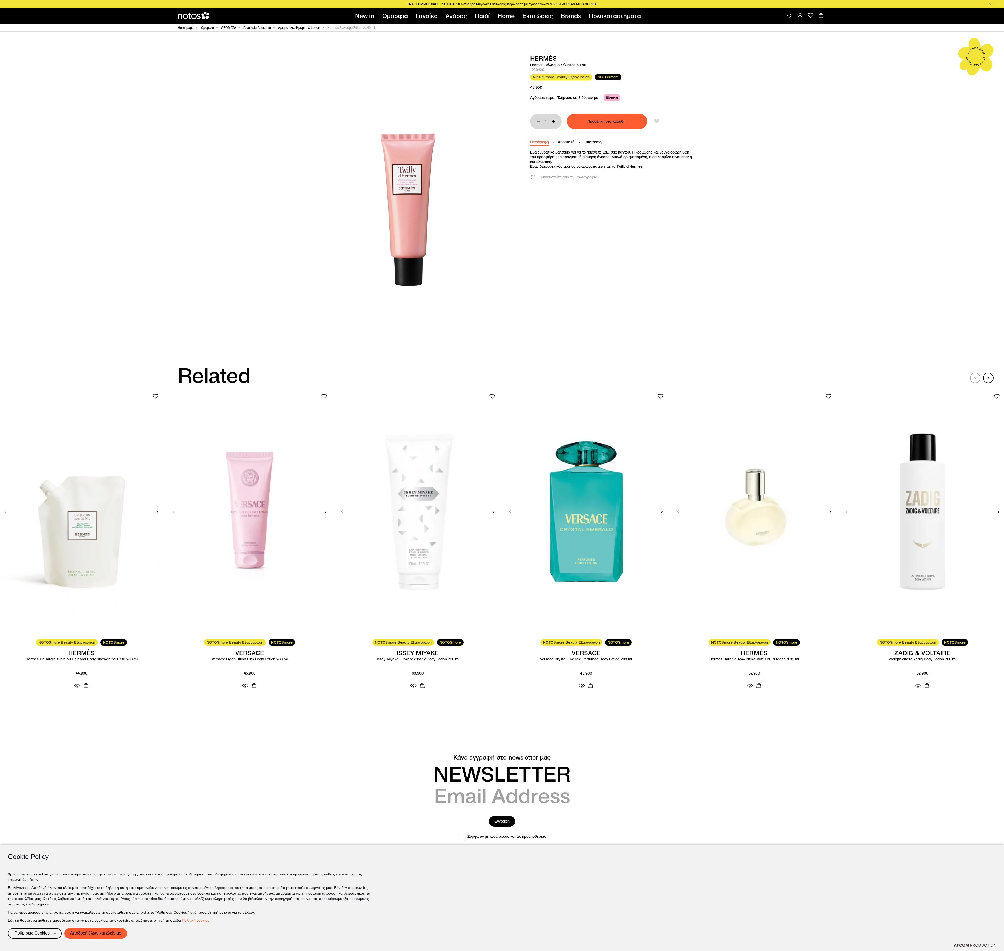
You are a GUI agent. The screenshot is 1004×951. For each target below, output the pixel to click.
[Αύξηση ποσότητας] (553, 121)
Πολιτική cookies (195, 920)
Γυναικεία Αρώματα (257, 28)
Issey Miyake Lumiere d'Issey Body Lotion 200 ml (418, 659)
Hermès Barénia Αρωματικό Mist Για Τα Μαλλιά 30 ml (754, 659)
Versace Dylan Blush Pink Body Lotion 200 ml (250, 659)
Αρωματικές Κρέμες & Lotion (299, 28)
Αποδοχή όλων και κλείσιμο (95, 933)
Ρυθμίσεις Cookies (32, 933)
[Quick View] (77, 685)
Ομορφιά (207, 28)
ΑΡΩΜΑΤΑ (228, 28)
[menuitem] (365, 16)
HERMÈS (543, 59)
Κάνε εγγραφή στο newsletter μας (502, 757)
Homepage (186, 28)
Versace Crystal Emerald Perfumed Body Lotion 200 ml (586, 659)
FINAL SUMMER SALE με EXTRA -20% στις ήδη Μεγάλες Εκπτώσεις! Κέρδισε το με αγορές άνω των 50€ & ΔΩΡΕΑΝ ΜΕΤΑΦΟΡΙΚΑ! (502, 4)
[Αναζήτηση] (789, 16)
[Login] (800, 15)
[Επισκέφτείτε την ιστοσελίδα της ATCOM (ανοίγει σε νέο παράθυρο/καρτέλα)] (975, 945)
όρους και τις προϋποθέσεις (522, 836)
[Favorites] (810, 15)
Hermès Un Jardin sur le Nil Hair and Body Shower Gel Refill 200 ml (82, 659)
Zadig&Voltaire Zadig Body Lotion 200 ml (922, 659)
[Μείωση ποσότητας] (538, 121)
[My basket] (821, 15)
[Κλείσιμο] (990, 4)
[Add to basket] (86, 685)
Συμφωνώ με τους (506, 836)
